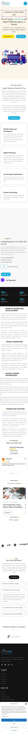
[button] (26, 703)
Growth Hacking (15, 502)
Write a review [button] (14, 453)
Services (4, 676)
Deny (14, 723)
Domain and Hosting (10, 192)
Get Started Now (7, 36)
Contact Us (20, 36)
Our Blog (4, 679)
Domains (4, 694)
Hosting (3, 692)
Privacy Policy (14, 730)
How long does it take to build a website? (11, 589)
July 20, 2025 (6, 502)
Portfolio (4, 681)
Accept (14, 720)
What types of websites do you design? (11, 583)
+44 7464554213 (10, 280)
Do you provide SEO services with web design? (13, 607)
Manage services (5, 716)
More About (5, 274)
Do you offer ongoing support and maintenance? (13, 613)
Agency (3, 674)
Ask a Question (14, 577)
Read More (7, 512)
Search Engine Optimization (12, 174)
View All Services (13, 117)
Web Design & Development (8, 699)
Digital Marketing (9, 153)
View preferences (14, 727)
